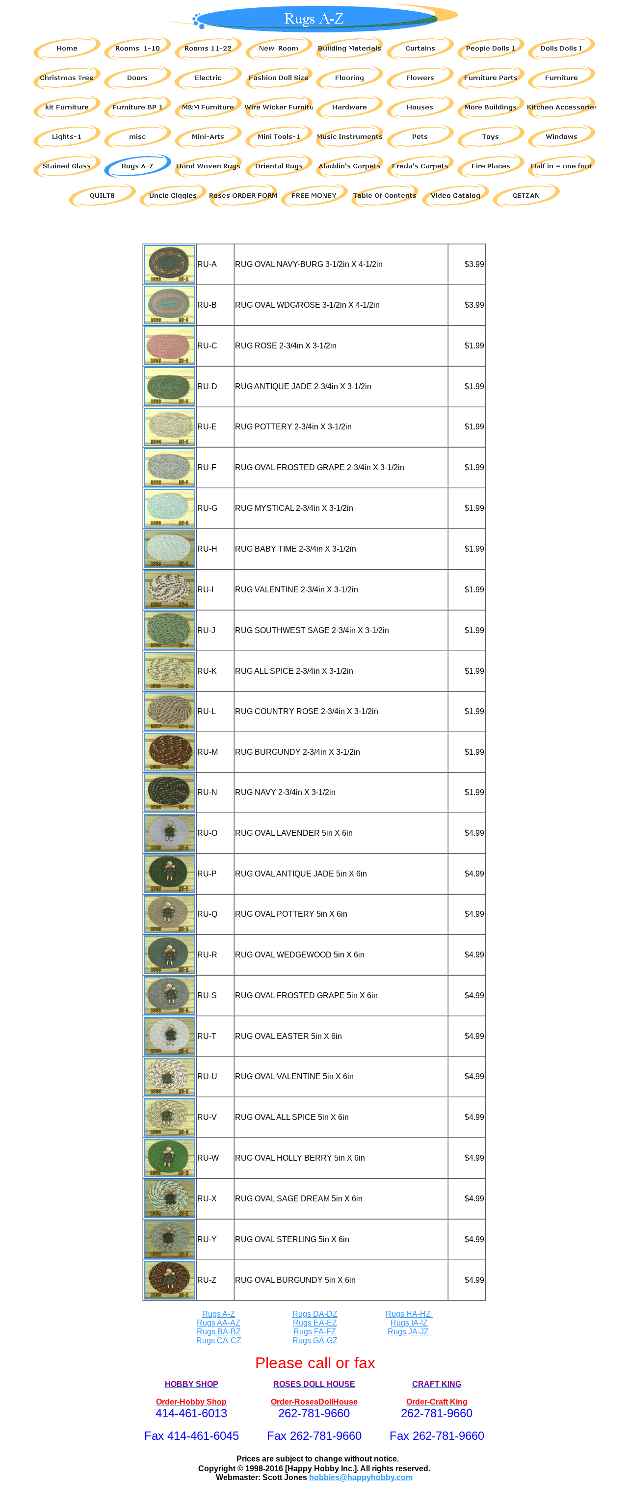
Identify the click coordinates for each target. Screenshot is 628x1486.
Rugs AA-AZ (218, 1323)
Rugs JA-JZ (409, 1331)
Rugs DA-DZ (315, 1314)
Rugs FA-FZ (314, 1331)
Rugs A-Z (218, 1314)
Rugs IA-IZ (409, 1323)
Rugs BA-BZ (219, 1331)
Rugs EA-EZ (315, 1323)
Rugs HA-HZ (409, 1314)
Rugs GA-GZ (315, 1340)
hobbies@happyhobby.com (361, 1477)
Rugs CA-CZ (218, 1340)
